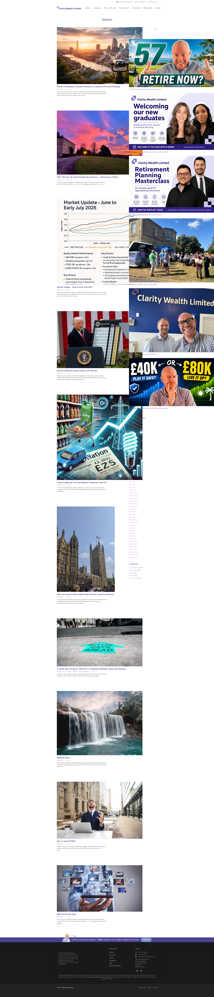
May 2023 (132, 514)
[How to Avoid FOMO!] (99, 782)
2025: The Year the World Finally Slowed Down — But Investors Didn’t (87, 177)
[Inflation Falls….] (99, 692)
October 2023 (133, 503)
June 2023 (132, 511)
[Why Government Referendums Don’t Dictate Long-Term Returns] (86, 507)
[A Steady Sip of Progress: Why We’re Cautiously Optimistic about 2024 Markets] (99, 619)
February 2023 (133, 520)
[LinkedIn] (141, 971)
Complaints (112, 960)
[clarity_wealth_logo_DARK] (69, 8)
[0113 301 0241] (136, 954)
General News (77, 671)
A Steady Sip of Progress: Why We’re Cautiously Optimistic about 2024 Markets (91, 669)
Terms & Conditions (115, 965)
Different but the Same (66, 914)
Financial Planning (64, 671)
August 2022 (133, 525)
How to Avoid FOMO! (66, 841)
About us (112, 952)
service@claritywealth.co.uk (146, 956)
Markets (60, 89)
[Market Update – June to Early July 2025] (99, 200)
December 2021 (133, 544)
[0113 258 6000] (136, 952)
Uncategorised (133, 578)
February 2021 (133, 546)
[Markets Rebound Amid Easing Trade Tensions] (99, 312)
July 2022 (132, 528)
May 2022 (132, 533)
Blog (110, 963)
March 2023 (132, 517)
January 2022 (133, 541)
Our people (112, 955)
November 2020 (134, 555)
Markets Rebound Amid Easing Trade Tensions (77, 371)
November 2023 (134, 501)
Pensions (131, 575)
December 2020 (133, 552)
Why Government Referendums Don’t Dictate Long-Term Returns (85, 594)
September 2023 (134, 506)
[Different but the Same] (99, 866)
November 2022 (134, 522)
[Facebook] (137, 971)
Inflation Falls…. (64, 758)
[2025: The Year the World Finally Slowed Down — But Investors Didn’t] (99, 111)
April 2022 (132, 536)
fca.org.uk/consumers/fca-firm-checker (98, 977)
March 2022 (132, 538)
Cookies (149, 987)
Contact (111, 957)
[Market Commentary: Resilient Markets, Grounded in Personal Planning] (99, 28)
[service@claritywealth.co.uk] (136, 957)
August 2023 (133, 509)
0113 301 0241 (142, 954)
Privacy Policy (142, 987)
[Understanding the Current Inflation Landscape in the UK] (99, 395)
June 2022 (132, 530)
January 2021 (133, 549)
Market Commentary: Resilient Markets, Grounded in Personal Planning (88, 86)
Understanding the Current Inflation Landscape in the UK (82, 482)
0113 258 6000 (142, 952)
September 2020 (134, 557)
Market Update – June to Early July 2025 (74, 287)
